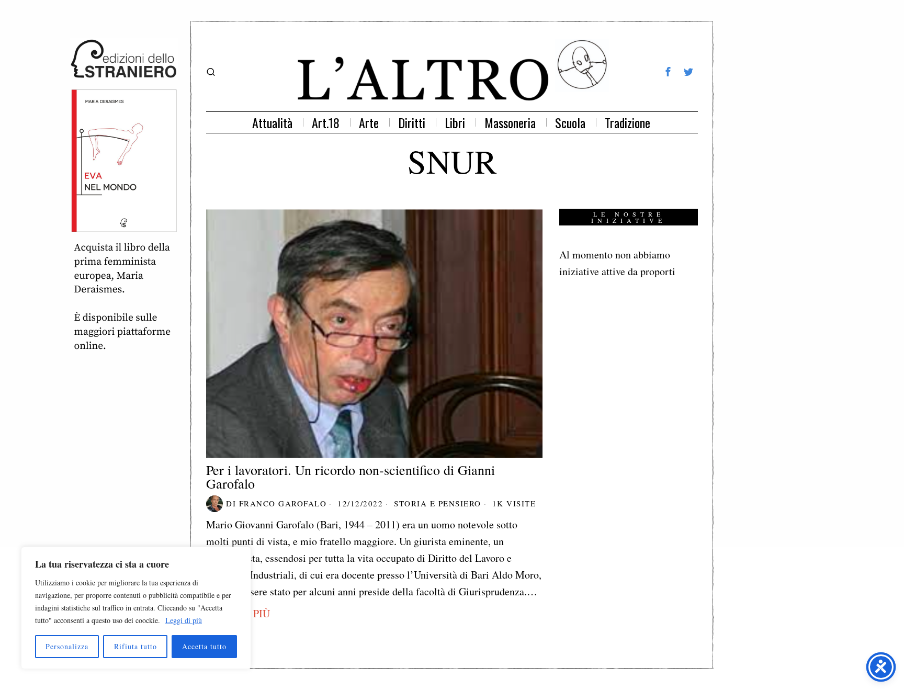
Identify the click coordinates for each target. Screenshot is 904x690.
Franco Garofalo (283, 503)
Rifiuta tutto (135, 646)
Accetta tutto (204, 646)
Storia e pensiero (437, 503)
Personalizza (67, 646)
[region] (136, 608)
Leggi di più (183, 620)
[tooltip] (668, 71)
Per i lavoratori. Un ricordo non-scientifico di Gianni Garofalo (350, 476)
